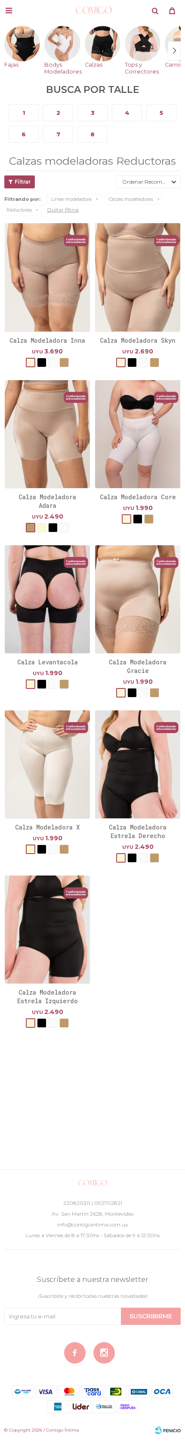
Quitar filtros (63, 209)
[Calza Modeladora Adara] (47, 434)
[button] (154, 11)
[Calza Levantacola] (47, 599)
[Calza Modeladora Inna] (47, 277)
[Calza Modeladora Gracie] (138, 599)
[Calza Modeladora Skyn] (138, 277)
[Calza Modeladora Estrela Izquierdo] (47, 929)
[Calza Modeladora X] (47, 764)
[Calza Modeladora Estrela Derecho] (138, 764)
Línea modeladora (71, 199)
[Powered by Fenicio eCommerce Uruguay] (168, 1430)
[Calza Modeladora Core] (138, 434)
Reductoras (19, 210)
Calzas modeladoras (131, 199)
